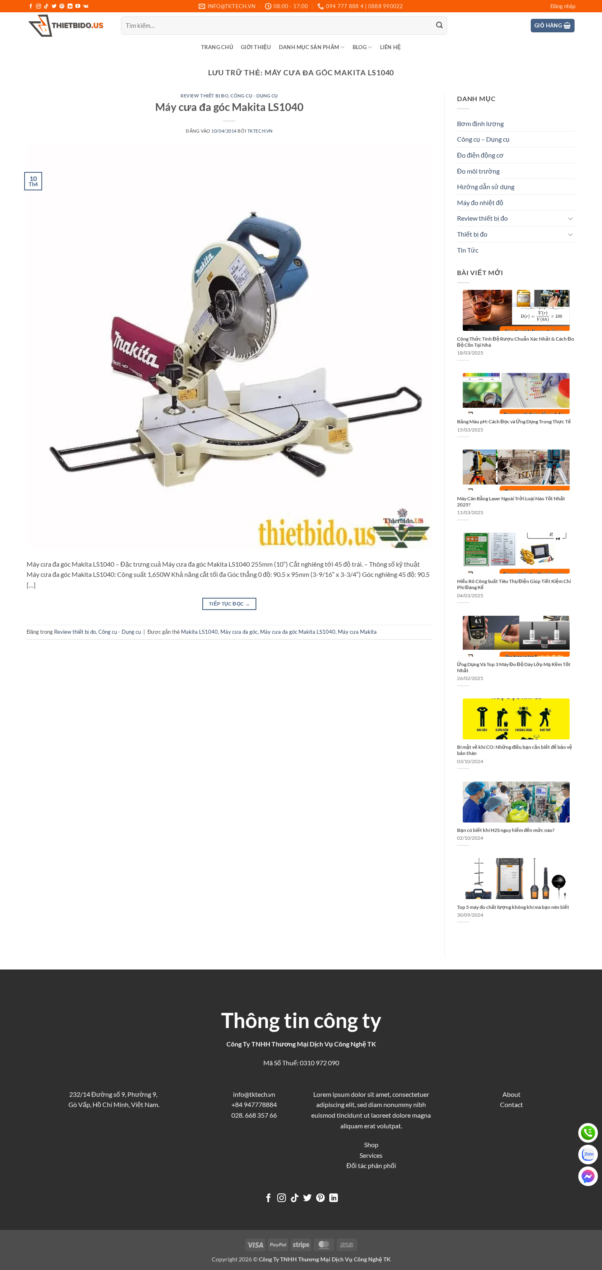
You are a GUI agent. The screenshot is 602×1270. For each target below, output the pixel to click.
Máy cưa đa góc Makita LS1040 (229, 107)
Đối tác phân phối (371, 1165)
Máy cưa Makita (357, 631)
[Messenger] (588, 1176)
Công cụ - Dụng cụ (254, 95)
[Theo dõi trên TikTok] (46, 6)
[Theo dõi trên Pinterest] (61, 6)
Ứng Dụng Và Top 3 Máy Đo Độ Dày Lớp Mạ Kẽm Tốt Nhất (513, 667)
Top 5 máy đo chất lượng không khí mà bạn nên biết (513, 907)
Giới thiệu (256, 47)
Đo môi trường (478, 171)
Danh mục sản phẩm (309, 47)
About (511, 1094)
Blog (360, 47)
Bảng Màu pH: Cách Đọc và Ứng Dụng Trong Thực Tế (514, 421)
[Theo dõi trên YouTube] (77, 6)
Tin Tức (467, 250)
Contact (511, 1104)
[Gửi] (439, 26)
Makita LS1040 (199, 631)
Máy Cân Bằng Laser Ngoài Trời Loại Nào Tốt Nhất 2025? (511, 501)
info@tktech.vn (254, 1094)
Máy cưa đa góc (239, 631)
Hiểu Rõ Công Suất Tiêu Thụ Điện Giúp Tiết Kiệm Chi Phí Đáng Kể (514, 584)
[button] (562, 6)
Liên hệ (390, 47)
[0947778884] (588, 1133)
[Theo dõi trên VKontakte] (85, 6)
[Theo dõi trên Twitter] (54, 6)
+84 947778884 (254, 1104)
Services (371, 1155)
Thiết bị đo (472, 234)
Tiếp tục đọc (229, 604)
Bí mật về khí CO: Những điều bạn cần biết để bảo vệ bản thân (514, 750)
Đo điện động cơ (480, 155)
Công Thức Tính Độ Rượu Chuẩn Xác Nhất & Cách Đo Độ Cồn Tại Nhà (515, 342)
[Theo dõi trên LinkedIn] (70, 6)
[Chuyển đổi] (570, 218)
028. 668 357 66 (254, 1115)
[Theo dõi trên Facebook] (30, 6)
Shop (371, 1144)
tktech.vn (260, 130)
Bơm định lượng (480, 123)
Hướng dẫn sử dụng (485, 186)
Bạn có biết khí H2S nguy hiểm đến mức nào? (505, 830)
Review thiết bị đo (205, 95)
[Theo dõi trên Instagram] (38, 6)
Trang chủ (217, 47)
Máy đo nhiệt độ (480, 202)
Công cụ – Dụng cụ (483, 139)
